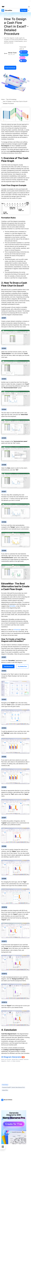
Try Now (23, 10)
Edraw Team (12, 52)
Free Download (10, 68)
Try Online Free (22, 666)
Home (3, 99)
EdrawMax (13, 606)
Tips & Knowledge (11, 99)
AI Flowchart (17, 629)
